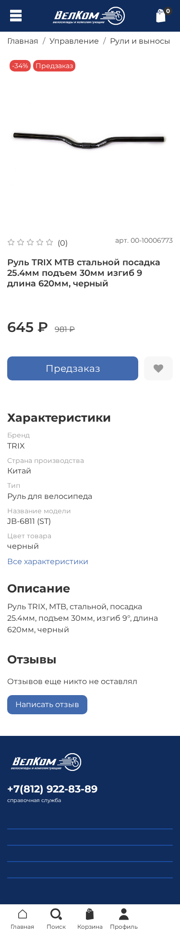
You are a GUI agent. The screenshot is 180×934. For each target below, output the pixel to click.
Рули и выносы (140, 41)
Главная (22, 41)
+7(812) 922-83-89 (52, 789)
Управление (74, 41)
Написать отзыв (47, 704)
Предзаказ (73, 368)
